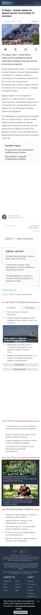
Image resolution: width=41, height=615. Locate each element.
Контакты (30, 593)
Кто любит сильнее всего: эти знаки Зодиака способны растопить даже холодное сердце (17, 502)
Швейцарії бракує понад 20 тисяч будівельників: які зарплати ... (18, 521)
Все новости (19, 365)
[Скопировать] (36, 49)
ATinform (8, 3)
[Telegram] (5, 49)
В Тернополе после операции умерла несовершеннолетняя (20, 533)
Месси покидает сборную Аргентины (17, 313)
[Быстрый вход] (29, 3)
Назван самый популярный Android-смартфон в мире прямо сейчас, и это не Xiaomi (22, 320)
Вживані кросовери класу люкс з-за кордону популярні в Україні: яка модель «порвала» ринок (21, 358)
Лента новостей (19, 369)
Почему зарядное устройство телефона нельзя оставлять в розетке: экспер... (19, 278)
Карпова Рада (14, 216)
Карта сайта (31, 596)
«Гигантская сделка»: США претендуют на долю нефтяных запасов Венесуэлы (20, 267)
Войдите (5, 294)
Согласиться (20, 612)
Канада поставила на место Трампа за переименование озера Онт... (21, 516)
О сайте (30, 587)
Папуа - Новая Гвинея (25, 239)
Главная (30, 581)
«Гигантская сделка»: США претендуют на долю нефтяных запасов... (20, 527)
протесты (9, 239)
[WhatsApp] (25, 49)
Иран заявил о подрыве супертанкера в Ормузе (15, 157)
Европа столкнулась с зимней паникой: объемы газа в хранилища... (21, 539)
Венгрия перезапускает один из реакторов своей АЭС (20, 257)
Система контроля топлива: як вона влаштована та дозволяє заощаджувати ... (19, 448)
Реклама (30, 590)
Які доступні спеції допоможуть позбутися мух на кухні (19, 151)
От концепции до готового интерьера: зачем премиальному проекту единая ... (20, 428)
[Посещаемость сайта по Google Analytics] (24, 551)
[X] (15, 49)
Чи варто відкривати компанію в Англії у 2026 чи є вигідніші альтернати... (21, 442)
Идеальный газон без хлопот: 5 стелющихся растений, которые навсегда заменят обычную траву (19, 348)
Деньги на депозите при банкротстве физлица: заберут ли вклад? (20, 436)
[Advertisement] (20, 189)
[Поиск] (32, 3)
